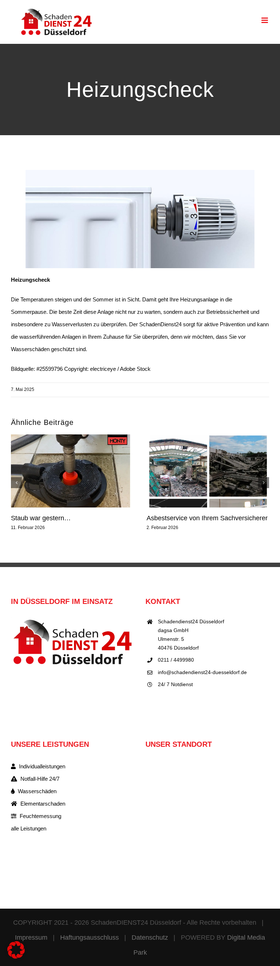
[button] (16, 482)
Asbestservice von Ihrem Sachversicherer (207, 518)
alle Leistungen (28, 828)
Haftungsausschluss (89, 937)
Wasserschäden (36, 791)
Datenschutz (150, 937)
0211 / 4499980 (176, 660)
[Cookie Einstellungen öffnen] (16, 957)
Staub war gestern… (41, 518)
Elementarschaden (42, 803)
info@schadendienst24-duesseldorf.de (202, 672)
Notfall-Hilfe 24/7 (39, 779)
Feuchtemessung (39, 816)
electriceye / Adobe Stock (120, 369)
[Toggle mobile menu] (265, 20)
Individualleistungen (41, 766)
